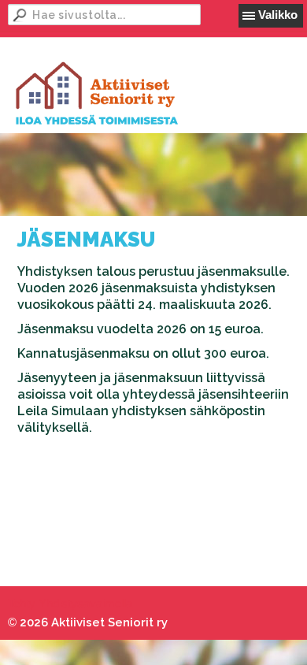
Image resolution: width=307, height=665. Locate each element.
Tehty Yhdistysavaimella (70, 603)
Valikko (278, 14)
